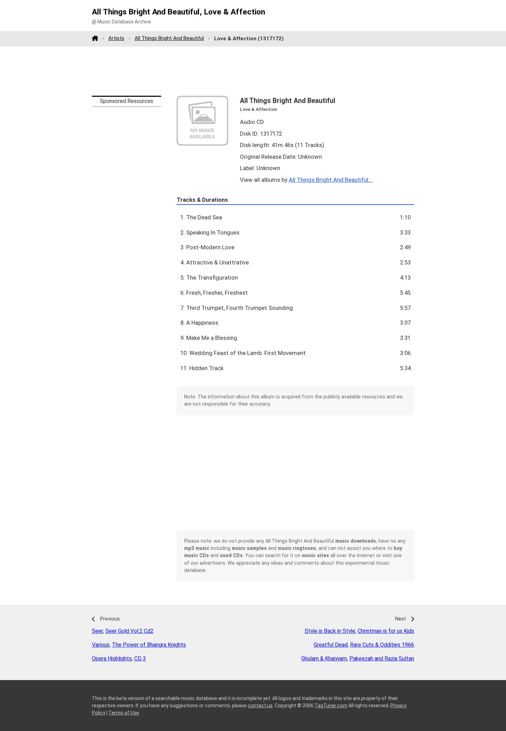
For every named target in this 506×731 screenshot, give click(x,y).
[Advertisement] (253, 70)
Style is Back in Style (330, 631)
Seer (97, 631)
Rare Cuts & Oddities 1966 (382, 644)
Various (100, 644)
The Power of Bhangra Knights (149, 644)
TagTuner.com (331, 705)
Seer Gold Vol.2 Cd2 (129, 631)
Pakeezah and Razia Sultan (381, 658)
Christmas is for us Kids (386, 631)
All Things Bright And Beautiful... (330, 179)
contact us (260, 705)
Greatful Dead (331, 644)
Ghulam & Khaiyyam (324, 658)
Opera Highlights (112, 658)
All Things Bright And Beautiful (169, 38)
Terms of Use (123, 713)
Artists (116, 38)
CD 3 (140, 658)
